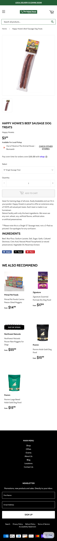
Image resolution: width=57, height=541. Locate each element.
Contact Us (28, 467)
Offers (28, 449)
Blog (28, 460)
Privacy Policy (18, 524)
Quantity (5, 177)
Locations (28, 463)
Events (28, 452)
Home (4, 29)
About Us (28, 456)
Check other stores (46, 147)
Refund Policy (30, 524)
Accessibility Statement (27, 527)
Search (7, 524)
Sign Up (29, 514)
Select (4, 164)
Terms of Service (44, 524)
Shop (28, 445)
